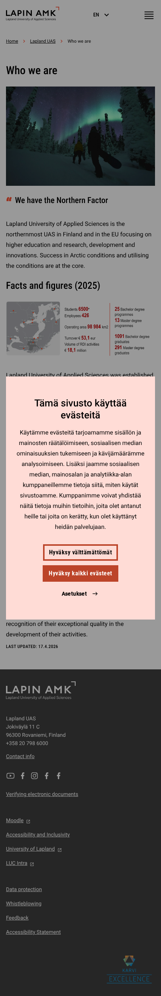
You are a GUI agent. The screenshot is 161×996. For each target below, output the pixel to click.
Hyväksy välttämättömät (80, 552)
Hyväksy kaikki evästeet (80, 573)
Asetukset (74, 594)
